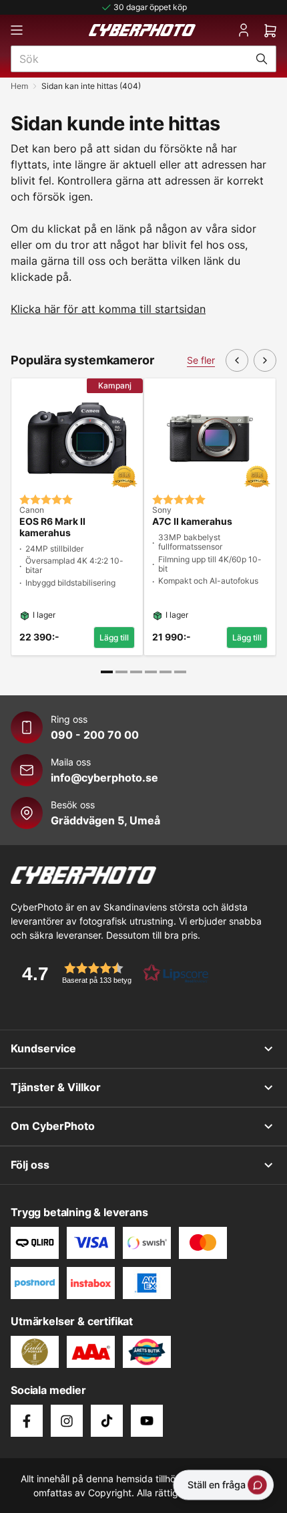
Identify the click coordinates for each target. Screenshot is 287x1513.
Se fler (201, 360)
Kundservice (43, 1048)
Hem (19, 86)
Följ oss (30, 1164)
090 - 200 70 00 (95, 734)
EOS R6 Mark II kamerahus (52, 527)
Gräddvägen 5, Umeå (105, 820)
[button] (111, 973)
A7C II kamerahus (192, 521)
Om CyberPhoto (53, 1126)
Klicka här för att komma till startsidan (108, 309)
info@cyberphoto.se (104, 777)
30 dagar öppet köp (150, 7)
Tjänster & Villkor (56, 1087)
